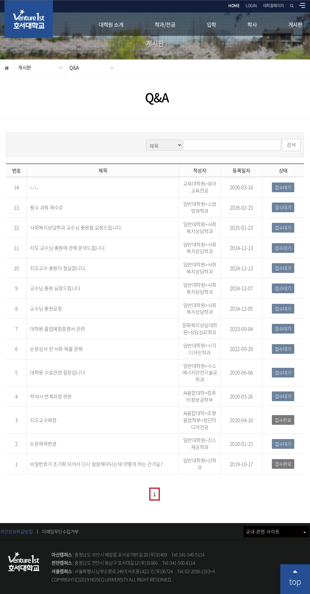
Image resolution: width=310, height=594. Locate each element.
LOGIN (251, 5)
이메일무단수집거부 (60, 531)
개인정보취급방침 (16, 531)
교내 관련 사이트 (263, 531)
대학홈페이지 (273, 5)
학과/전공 (165, 25)
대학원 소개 (111, 25)
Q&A (74, 67)
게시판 (295, 25)
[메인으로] (29, 19)
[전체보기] (302, 5)
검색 (291, 144)
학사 (252, 25)
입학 (211, 25)
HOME (233, 5)
